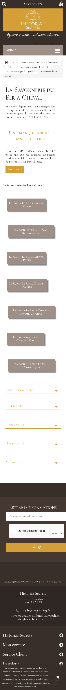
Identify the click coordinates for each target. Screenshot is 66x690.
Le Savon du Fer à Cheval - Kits (25, 338)
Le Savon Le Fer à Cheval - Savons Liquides (31, 312)
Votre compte (39, 43)
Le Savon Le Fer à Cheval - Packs (26, 258)
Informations (15, 424)
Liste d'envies (14, 406)
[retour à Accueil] (6, 62)
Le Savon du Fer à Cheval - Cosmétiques (31, 365)
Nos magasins (15, 443)
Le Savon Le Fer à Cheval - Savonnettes (31, 231)
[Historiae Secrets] (33, 19)
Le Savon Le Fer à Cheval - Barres (27, 285)
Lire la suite (15, 169)
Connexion (55, 43)
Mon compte (33, 4)
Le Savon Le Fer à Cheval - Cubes (26, 204)
